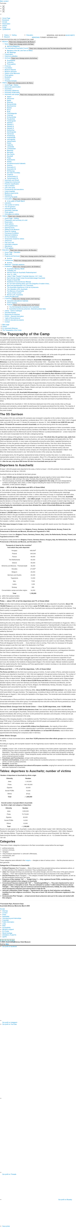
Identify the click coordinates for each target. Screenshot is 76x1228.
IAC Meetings (11, 52)
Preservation (9, 54)
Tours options (9, 224)
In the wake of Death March (16, 201)
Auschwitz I (8, 89)
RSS (3, 926)
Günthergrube (11, 132)
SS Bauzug (10, 171)
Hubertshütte (11, 137)
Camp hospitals (10, 191)
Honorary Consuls (11, 81)
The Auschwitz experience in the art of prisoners (22, 287)
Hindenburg (11, 136)
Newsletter (5, 916)
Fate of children (10, 186)
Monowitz (10, 152)
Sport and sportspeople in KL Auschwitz (20, 285)
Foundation (8, 68)
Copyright (5, 920)
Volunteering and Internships (11, 918)
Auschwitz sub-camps (12, 94)
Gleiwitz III (10, 126)
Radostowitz (11, 160)
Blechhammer (11, 106)
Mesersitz (10, 150)
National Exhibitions (11, 235)
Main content (4, 1)
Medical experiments (11, 193)
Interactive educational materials (17, 301)
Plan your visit (9, 242)
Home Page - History (11, 85)
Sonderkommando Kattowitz (16, 163)
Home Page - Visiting (12, 218)
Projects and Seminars (12, 256)
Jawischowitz (11, 141)
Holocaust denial (10, 208)
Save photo (6, 1226)
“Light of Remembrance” (12, 318)
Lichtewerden (11, 148)
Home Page (6, 18)
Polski (4, 27)
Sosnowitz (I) (11, 167)
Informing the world (11, 197)
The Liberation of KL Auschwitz (17, 289)
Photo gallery (11, 64)
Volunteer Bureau (10, 312)
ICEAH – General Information (14, 316)
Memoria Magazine (13, 46)
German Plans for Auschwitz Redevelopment (21, 272)
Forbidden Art (11, 270)
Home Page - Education (12, 252)
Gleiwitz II (10, 124)
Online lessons (12, 303)
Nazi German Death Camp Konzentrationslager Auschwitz (26, 278)
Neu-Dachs (10, 154)
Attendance (8, 246)
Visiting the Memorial (11, 296)
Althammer (10, 98)
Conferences (9, 260)
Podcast (10, 305)
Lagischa (10, 145)
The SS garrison (10, 207)
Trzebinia (10, 174)
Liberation (8, 203)
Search (4, 25)
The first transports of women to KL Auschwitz (24, 307)
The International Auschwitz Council (17, 48)
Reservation (6, 24)
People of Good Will (13, 280)
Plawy (9, 158)
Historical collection (11, 56)
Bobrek (9, 108)
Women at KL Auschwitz (15, 295)
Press (4, 914)
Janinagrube (11, 139)
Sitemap (5, 911)
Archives (8, 58)
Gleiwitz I (10, 123)
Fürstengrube (11, 121)
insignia (28, 860)
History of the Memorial (12, 73)
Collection (10, 62)
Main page (5, 324)
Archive (9, 258)
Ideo (7, 944)
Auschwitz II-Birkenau (12, 90)
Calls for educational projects (14, 320)
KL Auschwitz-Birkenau (10, 328)
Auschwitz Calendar (11, 210)
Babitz (9, 100)
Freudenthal (11, 119)
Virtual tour (8, 240)
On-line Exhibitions (11, 237)
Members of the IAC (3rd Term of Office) (20, 50)
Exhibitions (8, 266)
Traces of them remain (14, 293)
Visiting (14, 35)
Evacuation (8, 199)
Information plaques (11, 244)
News (7, 44)
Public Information (8, 922)
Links (4, 924)
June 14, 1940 (11, 274)
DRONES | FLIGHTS (9, 935)
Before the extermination (13, 87)
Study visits (8, 254)
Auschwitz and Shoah (12, 180)
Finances (8, 66)
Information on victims (12, 214)
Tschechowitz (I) (12, 176)
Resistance (8, 195)
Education (29, 35)
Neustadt (10, 156)
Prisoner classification (12, 184)
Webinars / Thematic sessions (14, 264)
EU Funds (5, 931)
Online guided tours (11, 226)
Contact (7, 79)
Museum (7, 37)
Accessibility (11, 60)
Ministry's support (8, 929)
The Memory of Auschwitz (15, 291)
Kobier (9, 143)
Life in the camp (10, 187)
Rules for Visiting (10, 231)
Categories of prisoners (12, 182)
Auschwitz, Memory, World (15, 269)
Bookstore (5, 20)
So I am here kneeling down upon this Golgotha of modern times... (28, 283)
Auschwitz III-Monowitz (12, 92)
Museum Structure (11, 71)
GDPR (4, 937)
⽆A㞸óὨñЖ (6, 29)
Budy (8, 111)
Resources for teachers (12, 314)
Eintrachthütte (11, 117)
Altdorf (9, 97)
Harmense (10, 134)
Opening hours (9, 227)
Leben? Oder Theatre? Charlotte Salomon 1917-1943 (24, 276)
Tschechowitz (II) (12, 178)
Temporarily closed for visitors (14, 239)
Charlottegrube (12, 113)
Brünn (9, 110)
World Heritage (7, 933)
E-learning (8, 298)
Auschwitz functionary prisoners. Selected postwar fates (27, 309)
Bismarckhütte (11, 104)
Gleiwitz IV (10, 128)
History (6, 35)
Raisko (9, 161)
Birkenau (10, 102)
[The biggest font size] (4, 14)
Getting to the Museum (12, 229)
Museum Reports (10, 70)
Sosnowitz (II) (11, 169)
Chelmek (10, 115)
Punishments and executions (14, 189)
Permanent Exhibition (12, 233)
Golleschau (10, 130)
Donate (4, 22)
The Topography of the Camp (12, 330)
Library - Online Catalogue (13, 311)
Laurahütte (10, 147)
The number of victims (12, 205)
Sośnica (9, 165)
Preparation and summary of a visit (16, 220)
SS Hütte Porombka (13, 173)
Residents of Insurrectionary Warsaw (19, 282)
